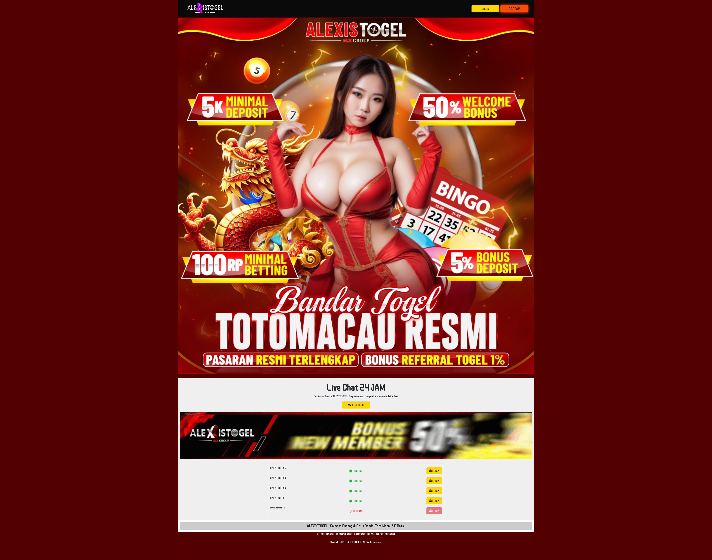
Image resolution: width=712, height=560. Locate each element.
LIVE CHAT (357, 404)
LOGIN (485, 8)
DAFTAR (514, 9)
